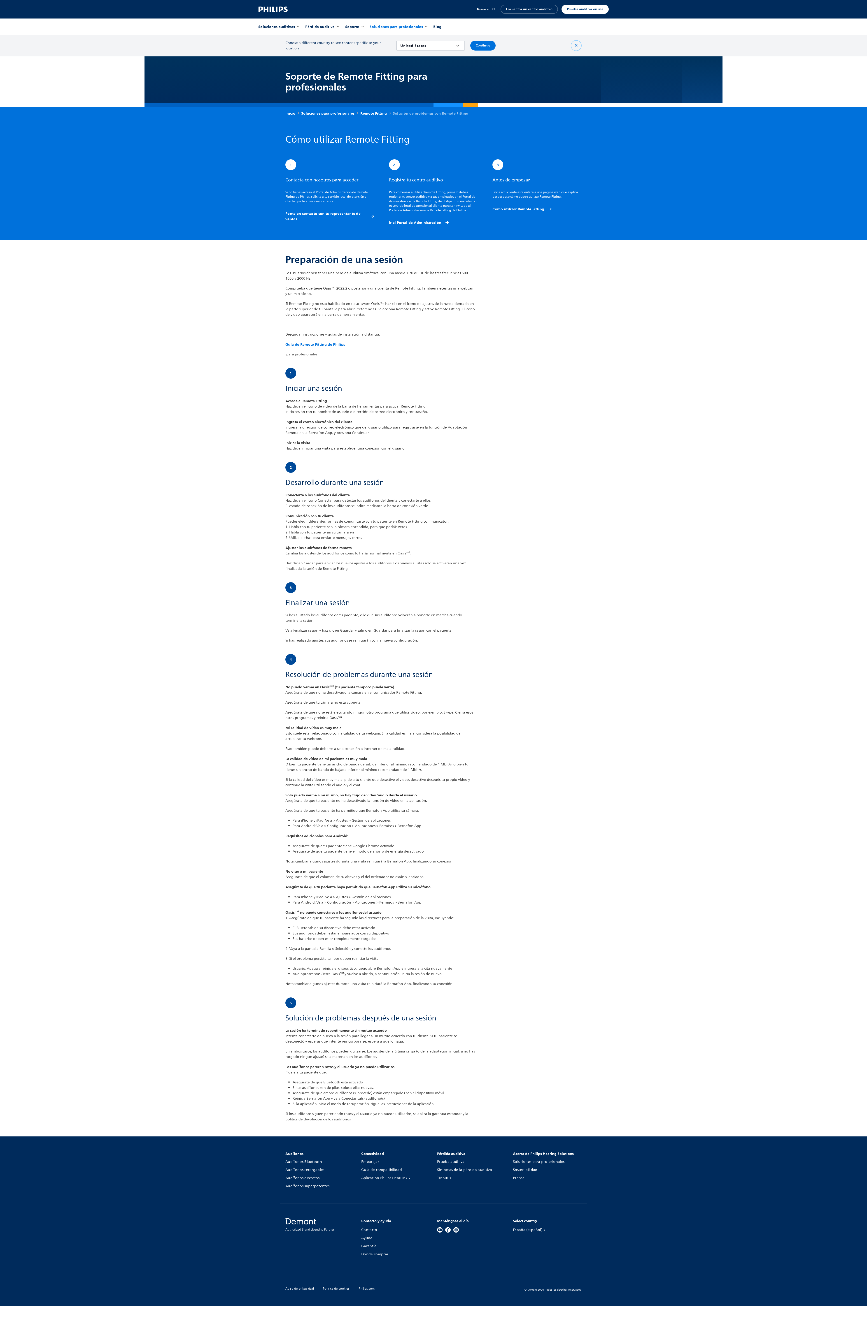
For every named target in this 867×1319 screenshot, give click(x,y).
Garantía (369, 1246)
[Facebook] (448, 1230)
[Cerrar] (576, 45)
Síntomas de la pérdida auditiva (464, 1170)
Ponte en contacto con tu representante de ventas (323, 216)
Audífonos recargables (304, 1170)
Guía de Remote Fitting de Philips (315, 344)
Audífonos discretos (302, 1178)
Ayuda (367, 1238)
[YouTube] (440, 1230)
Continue (483, 45)
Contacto (369, 1230)
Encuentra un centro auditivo (529, 9)
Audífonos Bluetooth (303, 1161)
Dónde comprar (374, 1254)
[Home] (273, 9)
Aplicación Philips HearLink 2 (385, 1178)
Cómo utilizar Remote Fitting (518, 209)
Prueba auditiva (451, 1161)
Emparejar (370, 1161)
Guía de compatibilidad (381, 1170)
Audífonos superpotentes (307, 1186)
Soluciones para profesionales (538, 1161)
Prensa (518, 1178)
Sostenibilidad (525, 1170)
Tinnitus (444, 1178)
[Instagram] (456, 1230)
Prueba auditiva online (585, 9)
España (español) (527, 1230)
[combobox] (427, 45)
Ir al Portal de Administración (415, 222)
